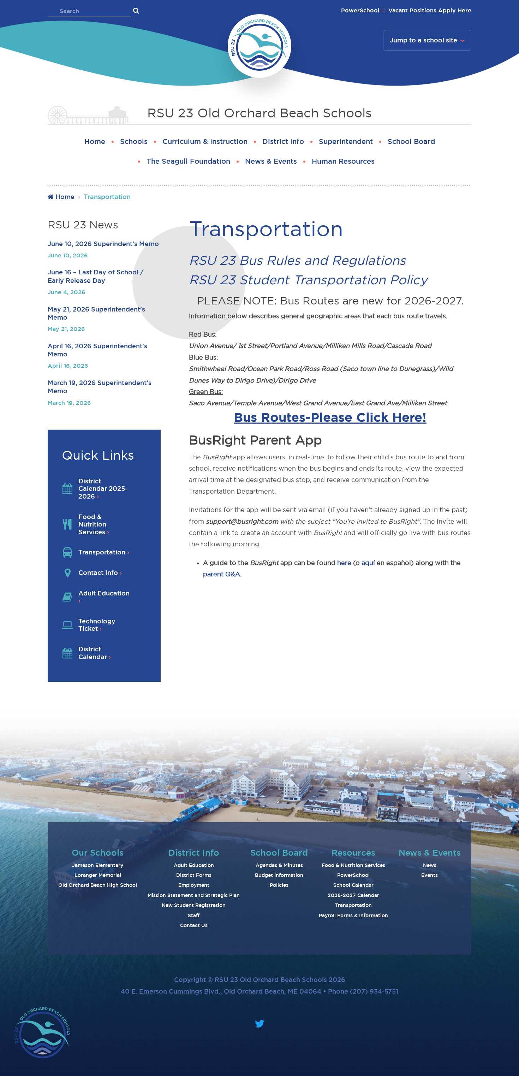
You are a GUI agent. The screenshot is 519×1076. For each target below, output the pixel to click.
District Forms (193, 875)
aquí (368, 562)
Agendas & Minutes (279, 865)
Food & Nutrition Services (353, 865)
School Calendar (353, 885)
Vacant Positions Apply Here (429, 10)
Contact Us (194, 925)
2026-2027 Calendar (353, 895)
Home (94, 141)
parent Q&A (221, 574)
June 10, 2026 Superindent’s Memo (103, 243)
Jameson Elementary (97, 865)
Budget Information (279, 875)
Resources (353, 852)
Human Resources (343, 161)
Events (429, 875)
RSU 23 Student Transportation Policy (310, 280)
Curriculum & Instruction (204, 141)
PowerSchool (360, 10)
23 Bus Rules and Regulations (311, 260)
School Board (411, 141)
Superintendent (346, 141)
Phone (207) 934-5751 (363, 991)
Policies (279, 885)
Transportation (353, 905)
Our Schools (98, 852)
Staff (193, 915)
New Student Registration (194, 905)
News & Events (271, 161)
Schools (134, 141)
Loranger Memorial (97, 875)
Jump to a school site (423, 39)
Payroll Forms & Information (353, 915)
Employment (193, 885)
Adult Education (194, 865)
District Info (283, 141)
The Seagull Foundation (188, 161)
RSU (202, 260)
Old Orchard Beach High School (97, 885)
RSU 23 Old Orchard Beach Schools (259, 113)
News (429, 865)
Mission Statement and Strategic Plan (194, 895)
